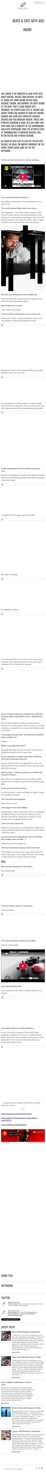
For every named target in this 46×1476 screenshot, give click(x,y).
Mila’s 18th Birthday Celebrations (26, 1332)
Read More (16, 1352)
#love (26, 1305)
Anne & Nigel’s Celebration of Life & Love (16, 1383)
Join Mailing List (39, 3)
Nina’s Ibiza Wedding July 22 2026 (26, 1357)
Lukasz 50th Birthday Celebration (26, 1431)
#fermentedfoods (13, 1314)
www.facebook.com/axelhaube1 (13, 1125)
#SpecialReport (13, 1312)
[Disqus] (23, 1186)
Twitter (37, 1468)
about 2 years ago (13, 1302)
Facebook (39, 1468)
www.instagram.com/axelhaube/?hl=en (16, 1114)
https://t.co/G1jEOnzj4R (15, 1315)
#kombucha (31, 1312)
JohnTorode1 (13, 1304)
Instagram (42, 1468)
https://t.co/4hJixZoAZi (28, 1314)
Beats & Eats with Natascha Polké (26, 1408)
